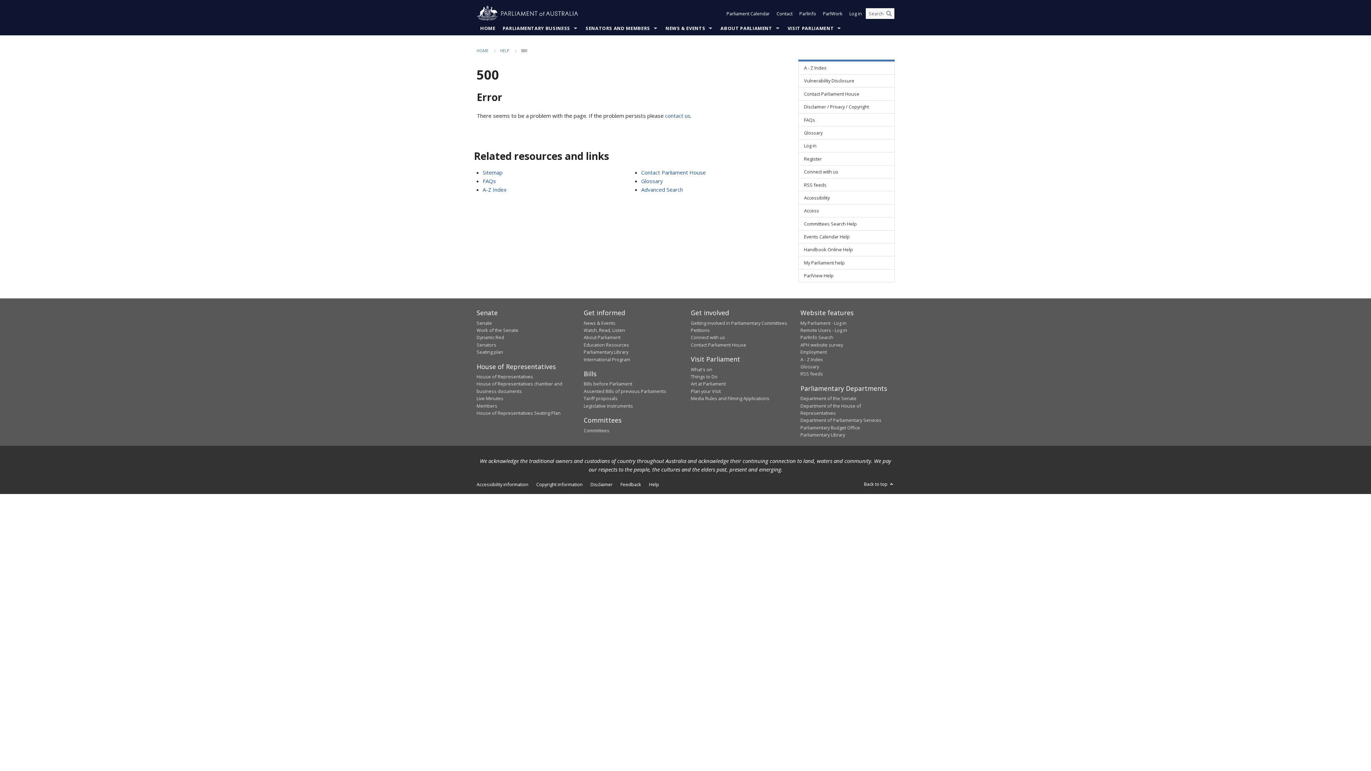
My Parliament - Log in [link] (823, 323)
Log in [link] (810, 145)
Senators (486, 345)
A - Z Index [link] (815, 68)
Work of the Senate (497, 330)
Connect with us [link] (821, 171)
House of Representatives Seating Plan (519, 413)
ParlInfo (807, 13)
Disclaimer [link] (602, 484)
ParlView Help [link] (819, 275)
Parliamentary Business (536, 28)
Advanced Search (662, 189)
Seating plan (490, 352)
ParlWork (833, 13)
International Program (607, 359)
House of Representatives (505, 376)
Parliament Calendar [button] (748, 13)
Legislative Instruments (608, 406)
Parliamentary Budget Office (830, 427)
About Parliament (746, 28)
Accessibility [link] (817, 198)
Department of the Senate (828, 398)
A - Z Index (811, 359)
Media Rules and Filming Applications (730, 398)
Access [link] (811, 210)
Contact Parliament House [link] (831, 94)
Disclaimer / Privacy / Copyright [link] (836, 107)
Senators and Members (618, 28)
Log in (855, 13)
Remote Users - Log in (823, 330)
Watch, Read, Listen (604, 330)
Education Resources (606, 345)
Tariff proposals (601, 398)
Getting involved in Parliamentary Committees (739, 323)
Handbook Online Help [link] (828, 249)
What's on (701, 369)
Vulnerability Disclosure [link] (829, 80)
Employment (813, 352)
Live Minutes (490, 398)
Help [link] (654, 484)
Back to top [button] (876, 484)
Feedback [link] (631, 484)
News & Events (685, 28)
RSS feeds (811, 374)
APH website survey (821, 345)
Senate (484, 323)
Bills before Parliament (608, 384)
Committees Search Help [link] (830, 224)
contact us (677, 115)
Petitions (700, 330)
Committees (596, 430)
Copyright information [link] (559, 484)
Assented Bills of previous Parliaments (625, 391)
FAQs (489, 181)
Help (504, 50)
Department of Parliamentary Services (841, 420)
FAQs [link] (809, 120)
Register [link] (813, 159)
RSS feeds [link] (815, 185)
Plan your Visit (706, 391)
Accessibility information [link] (502, 484)
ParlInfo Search (816, 337)
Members (487, 406)
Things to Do (704, 376)
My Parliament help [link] (824, 262)
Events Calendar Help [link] (827, 236)
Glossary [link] (813, 133)
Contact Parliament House (673, 172)
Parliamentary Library (606, 352)
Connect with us (708, 337)
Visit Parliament (811, 28)
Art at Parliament (708, 384)
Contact (785, 13)
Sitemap (493, 172)
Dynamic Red (490, 337)
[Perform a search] (889, 13)
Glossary (652, 181)
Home (488, 28)
